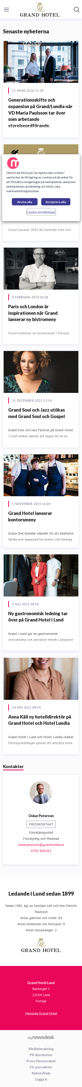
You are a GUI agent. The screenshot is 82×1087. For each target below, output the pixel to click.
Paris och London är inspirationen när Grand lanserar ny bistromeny (33, 313)
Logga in (41, 1079)
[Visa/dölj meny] (6, 9)
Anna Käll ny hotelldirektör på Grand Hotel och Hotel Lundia (39, 720)
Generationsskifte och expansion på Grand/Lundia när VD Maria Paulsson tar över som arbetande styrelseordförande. (40, 112)
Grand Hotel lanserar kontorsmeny (30, 516)
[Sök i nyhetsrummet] (77, 9)
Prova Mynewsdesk (41, 1061)
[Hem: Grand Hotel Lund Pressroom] (40, 9)
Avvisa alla (24, 202)
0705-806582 (41, 851)
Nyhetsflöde (41, 1073)
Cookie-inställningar (41, 212)
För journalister (41, 1067)
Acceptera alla (56, 202)
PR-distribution (41, 1055)
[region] (41, 187)
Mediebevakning (41, 1049)
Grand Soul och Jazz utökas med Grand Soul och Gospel (36, 413)
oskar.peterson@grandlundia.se (41, 844)
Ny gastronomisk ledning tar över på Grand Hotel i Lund (38, 617)
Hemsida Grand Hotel (41, 1013)
